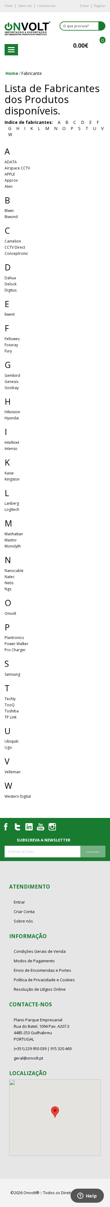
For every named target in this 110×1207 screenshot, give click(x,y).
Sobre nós (25, 6)
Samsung (12, 674)
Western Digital (18, 796)
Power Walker (16, 643)
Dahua (10, 277)
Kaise (9, 473)
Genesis (11, 381)
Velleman (12, 771)
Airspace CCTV (17, 168)
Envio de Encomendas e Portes (42, 970)
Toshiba (12, 711)
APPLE (10, 174)
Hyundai (12, 418)
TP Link (10, 717)
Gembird (12, 375)
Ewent (10, 314)
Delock (10, 284)
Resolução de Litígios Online (40, 989)
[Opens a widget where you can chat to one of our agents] (87, 1196)
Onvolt (10, 613)
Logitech (12, 509)
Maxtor (11, 540)
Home (9, 6)
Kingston (12, 479)
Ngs (8, 589)
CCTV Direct (15, 247)
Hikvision (12, 411)
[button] (55, 1112)
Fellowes (12, 338)
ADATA (11, 162)
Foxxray (11, 344)
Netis (9, 582)
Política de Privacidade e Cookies (44, 979)
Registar (99, 6)
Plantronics (14, 637)
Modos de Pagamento (34, 961)
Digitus (10, 290)
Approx (11, 180)
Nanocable (14, 570)
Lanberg (12, 503)
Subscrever (93, 851)
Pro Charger (15, 649)
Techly (10, 698)
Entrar (84, 6)
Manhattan (14, 534)
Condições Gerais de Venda (40, 951)
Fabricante (31, 73)
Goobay (12, 387)
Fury (8, 351)
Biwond (11, 216)
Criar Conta (24, 911)
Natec (10, 576)
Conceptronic (16, 253)
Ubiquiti (11, 741)
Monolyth (13, 546)
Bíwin (9, 210)
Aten (9, 186)
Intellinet (12, 442)
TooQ (10, 704)
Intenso (11, 448)
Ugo (8, 747)
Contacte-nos (46, 6)
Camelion (13, 241)
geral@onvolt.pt (28, 1058)
